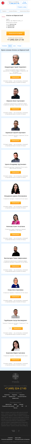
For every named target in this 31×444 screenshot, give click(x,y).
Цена (14, 45)
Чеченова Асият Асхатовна (15, 226)
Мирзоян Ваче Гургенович (16, 101)
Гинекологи (7, 394)
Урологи (4, 396)
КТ (26, 406)
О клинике (4, 45)
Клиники (21, 404)
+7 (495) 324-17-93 (14, 2)
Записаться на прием (15, 33)
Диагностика (8, 404)
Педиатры (14, 394)
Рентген (15, 408)
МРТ (18, 406)
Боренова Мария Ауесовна (15, 353)
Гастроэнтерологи (22, 396)
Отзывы (19, 45)
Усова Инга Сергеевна (15, 290)
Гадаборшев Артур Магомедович (15, 320)
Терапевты (22, 394)
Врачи (15, 404)
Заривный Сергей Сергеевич (15, 132)
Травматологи (12, 396)
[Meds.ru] (15, 378)
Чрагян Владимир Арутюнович (15, 164)
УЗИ (22, 406)
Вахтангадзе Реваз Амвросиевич (15, 258)
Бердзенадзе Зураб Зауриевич (15, 67)
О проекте (10, 437)
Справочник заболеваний (8, 406)
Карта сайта (18, 437)
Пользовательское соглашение (22, 439)
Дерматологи (15, 398)
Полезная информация (6, 439)
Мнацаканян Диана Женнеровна (15, 196)
